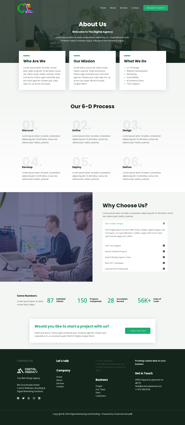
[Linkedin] (39, 398)
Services (123, 7)
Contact (135, 7)
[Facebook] (18, 398)
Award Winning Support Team (118, 257)
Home (103, 7)
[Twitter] (23, 398)
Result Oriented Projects (116, 251)
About (113, 7)
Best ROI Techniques (114, 263)
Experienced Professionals (116, 268)
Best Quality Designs (114, 223)
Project (99, 386)
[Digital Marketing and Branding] (25, 7)
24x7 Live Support (113, 245)
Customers (101, 395)
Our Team (100, 389)
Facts (98, 392)
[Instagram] (34, 398)
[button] (135, 223)
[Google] (29, 398)
